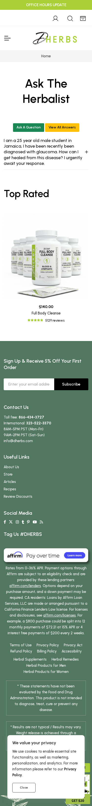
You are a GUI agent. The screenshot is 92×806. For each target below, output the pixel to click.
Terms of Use (21, 645)
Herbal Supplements (30, 659)
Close (24, 787)
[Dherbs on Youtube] (35, 522)
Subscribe (71, 384)
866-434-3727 (31, 417)
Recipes (10, 489)
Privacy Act (73, 645)
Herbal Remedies (65, 659)
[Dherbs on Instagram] (17, 522)
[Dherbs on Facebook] (5, 522)
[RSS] (41, 522)
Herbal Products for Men (46, 665)
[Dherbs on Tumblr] (23, 522)
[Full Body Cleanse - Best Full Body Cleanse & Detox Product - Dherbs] (46, 256)
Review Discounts (18, 496)
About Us (11, 467)
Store (8, 474)
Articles (10, 482)
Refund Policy (21, 651)
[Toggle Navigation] (7, 38)
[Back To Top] (78, 14)
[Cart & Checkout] (82, 18)
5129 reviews (55, 320)
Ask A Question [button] (28, 127)
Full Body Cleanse (46, 313)
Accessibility (72, 651)
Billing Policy (47, 651)
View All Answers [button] (62, 127)
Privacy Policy (48, 645)
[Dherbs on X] (11, 522)
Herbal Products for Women (46, 671)
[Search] (70, 18)
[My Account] (55, 18)
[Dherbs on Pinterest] (28, 522)
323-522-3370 (38, 423)
